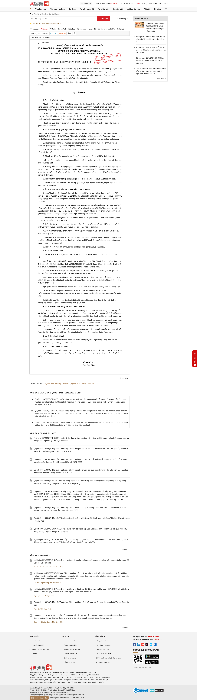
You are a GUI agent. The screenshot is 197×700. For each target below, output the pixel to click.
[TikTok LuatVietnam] (146, 645)
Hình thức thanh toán (103, 645)
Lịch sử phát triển (38, 645)
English (143, 3)
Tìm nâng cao (124, 19)
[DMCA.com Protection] (157, 691)
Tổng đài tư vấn (69, 662)
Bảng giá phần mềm (103, 641)
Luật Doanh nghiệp (52, 698)
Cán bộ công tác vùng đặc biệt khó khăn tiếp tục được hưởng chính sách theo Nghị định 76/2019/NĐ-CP (151, 71)
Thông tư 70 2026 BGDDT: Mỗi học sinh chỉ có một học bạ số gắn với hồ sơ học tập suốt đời (151, 49)
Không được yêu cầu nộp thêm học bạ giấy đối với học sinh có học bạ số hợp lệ (150, 39)
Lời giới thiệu (36, 641)
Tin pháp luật (103, 9)
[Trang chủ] (30, 9)
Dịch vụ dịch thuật (70, 654)
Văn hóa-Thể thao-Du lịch (55, 567)
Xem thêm (124, 549)
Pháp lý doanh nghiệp (72, 649)
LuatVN (125, 379)
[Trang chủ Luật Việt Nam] (39, 3)
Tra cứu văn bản (57, 9)
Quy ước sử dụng (102, 649)
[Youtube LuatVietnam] (142, 645)
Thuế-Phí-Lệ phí (56, 583)
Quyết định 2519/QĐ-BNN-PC (57, 384)
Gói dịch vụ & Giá (127, 3)
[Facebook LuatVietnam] (134, 645)
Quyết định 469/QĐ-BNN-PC (83, 384)
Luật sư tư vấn (133, 9)
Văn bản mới (40, 9)
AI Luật (147, 9)
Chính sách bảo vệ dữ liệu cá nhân (108, 658)
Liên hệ (34, 654)
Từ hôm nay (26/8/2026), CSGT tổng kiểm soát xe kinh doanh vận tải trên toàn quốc (150, 60)
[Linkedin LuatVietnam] (155, 645)
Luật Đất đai (64, 698)
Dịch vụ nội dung (70, 658)
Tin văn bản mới (87, 9)
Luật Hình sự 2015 (77, 698)
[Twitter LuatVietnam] (151, 645)
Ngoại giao (38, 596)
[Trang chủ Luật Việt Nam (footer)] (41, 670)
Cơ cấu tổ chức (39, 567)
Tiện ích (157, 9)
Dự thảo (72, 9)
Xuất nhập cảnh (48, 596)
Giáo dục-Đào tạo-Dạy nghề (44, 622)
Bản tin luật (118, 9)
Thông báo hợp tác (103, 662)
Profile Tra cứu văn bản (40, 649)
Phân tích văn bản (70, 645)
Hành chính (59, 622)
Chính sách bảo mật (103, 654)
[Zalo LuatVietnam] (138, 645)
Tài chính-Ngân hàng (41, 583)
